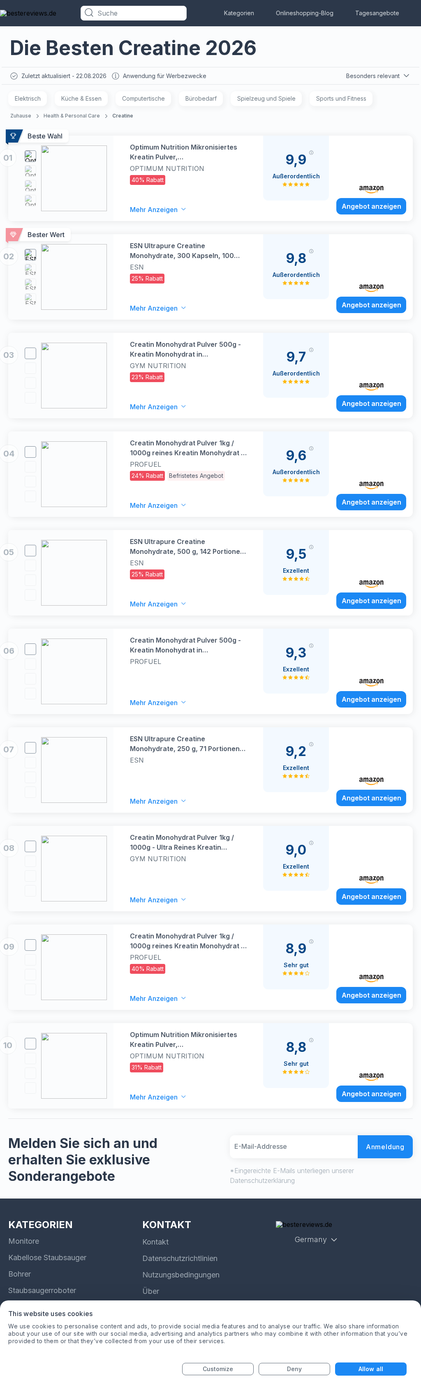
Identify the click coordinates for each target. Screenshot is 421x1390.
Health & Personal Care (72, 116)
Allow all (371, 1368)
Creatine (122, 116)
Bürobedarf (201, 98)
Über (150, 1291)
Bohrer (19, 1274)
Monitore (23, 1241)
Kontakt (155, 1242)
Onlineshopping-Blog (304, 12)
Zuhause (20, 116)
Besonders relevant (373, 75)
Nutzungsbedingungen (181, 1274)
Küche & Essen (81, 98)
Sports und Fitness (341, 98)
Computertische (143, 98)
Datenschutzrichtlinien (179, 1258)
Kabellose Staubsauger (47, 1257)
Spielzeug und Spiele (266, 98)
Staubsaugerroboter (42, 1290)
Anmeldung (385, 1147)
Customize (218, 1368)
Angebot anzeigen (371, 206)
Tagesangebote (377, 12)
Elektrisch (28, 98)
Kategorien (239, 12)
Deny (294, 1368)
